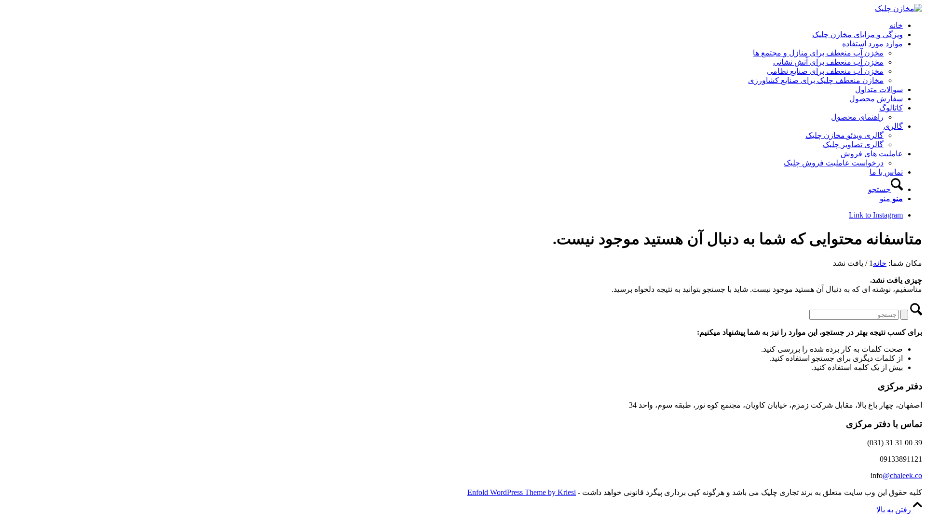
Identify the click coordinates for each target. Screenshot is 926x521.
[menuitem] (453, 25)
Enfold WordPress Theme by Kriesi (521, 492)
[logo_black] (898, 8)
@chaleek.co (902, 475)
